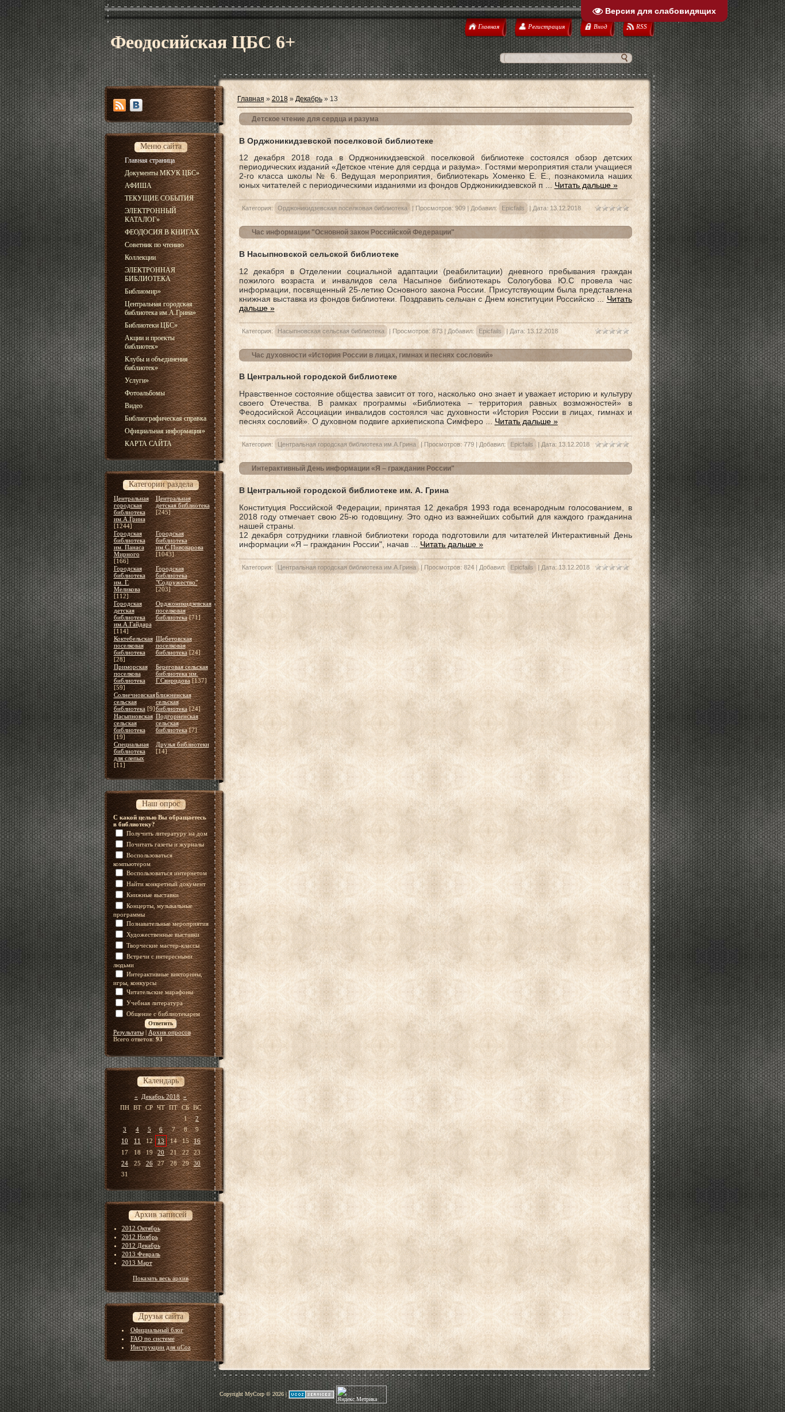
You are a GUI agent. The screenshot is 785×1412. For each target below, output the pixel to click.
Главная (250, 99)
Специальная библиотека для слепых (131, 751)
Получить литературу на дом (166, 833)
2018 (280, 99)
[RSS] (119, 105)
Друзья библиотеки (182, 744)
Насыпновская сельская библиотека (133, 723)
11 (137, 1140)
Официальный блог (156, 1329)
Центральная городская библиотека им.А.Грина (131, 508)
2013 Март (137, 1262)
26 (149, 1163)
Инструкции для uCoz (160, 1347)
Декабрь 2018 (160, 1096)
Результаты (128, 1032)
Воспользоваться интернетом (166, 872)
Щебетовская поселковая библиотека (174, 645)
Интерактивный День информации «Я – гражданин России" (353, 468)
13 (160, 1140)
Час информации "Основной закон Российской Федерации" (353, 232)
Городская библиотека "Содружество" (177, 575)
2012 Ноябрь (140, 1236)
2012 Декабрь (141, 1245)
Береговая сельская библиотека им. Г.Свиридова (182, 673)
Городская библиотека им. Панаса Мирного (129, 543)
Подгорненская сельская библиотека (177, 723)
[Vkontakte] (136, 105)
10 (124, 1140)
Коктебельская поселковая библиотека (133, 645)
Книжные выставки (152, 894)
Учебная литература (154, 1002)
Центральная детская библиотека (183, 502)
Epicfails (513, 208)
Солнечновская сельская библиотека (134, 701)
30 (197, 1163)
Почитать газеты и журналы (165, 844)
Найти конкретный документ (166, 883)
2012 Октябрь (141, 1228)
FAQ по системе (152, 1338)
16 (197, 1140)
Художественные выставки (162, 934)
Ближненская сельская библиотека (173, 701)
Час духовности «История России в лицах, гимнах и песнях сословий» (372, 355)
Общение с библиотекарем (163, 1013)
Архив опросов (169, 1032)
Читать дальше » (586, 185)
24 (124, 1163)
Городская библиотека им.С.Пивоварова (179, 540)
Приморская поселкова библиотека (131, 673)
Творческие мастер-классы (162, 945)
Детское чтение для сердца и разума (315, 119)
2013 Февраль (141, 1254)
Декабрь (308, 99)
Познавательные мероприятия (167, 923)
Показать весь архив (160, 1278)
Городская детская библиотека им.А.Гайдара (133, 614)
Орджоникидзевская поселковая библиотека (183, 610)
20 (160, 1152)
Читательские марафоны (159, 991)
